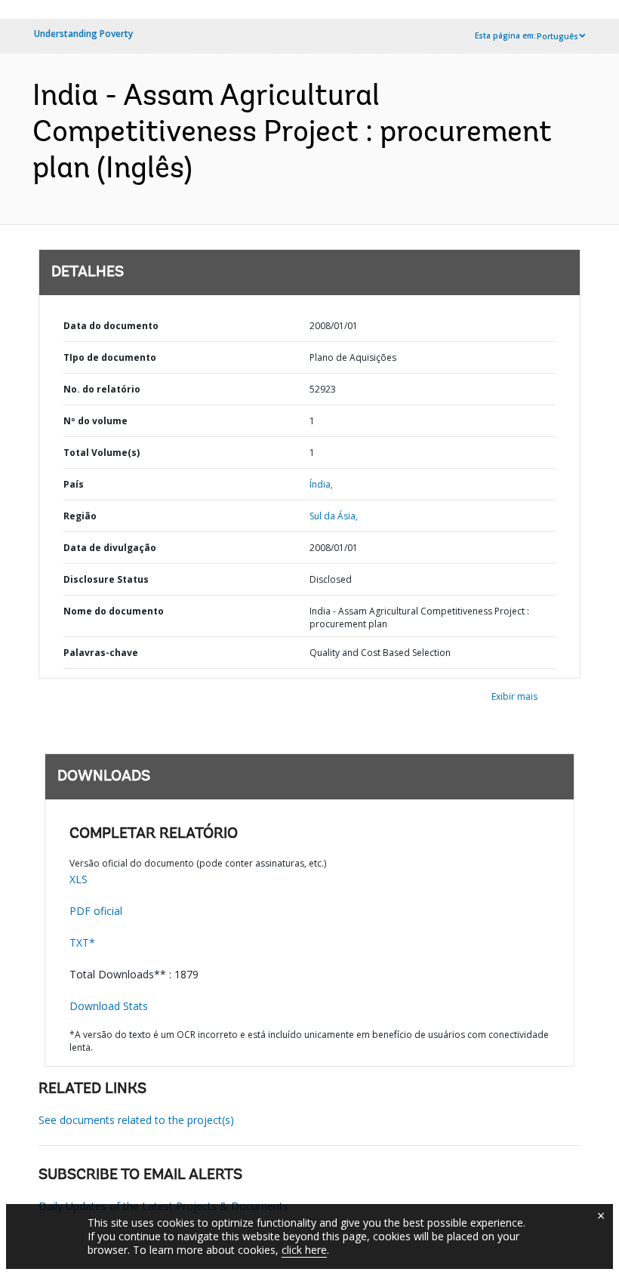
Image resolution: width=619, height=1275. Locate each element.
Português (557, 36)
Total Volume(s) (101, 452)
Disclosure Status (106, 579)
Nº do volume (95, 420)
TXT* (82, 942)
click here (304, 1250)
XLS (78, 879)
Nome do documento (113, 611)
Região (80, 516)
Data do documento (111, 325)
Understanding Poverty (83, 33)
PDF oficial (95, 911)
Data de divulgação (109, 547)
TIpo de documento (109, 357)
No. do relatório (101, 389)
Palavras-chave (100, 652)
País (73, 484)
